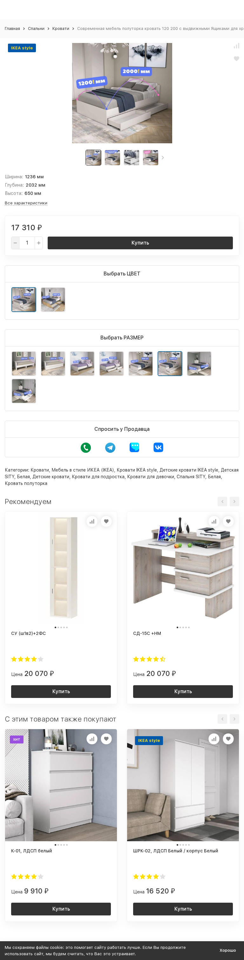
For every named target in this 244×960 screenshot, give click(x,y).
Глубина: (14, 185)
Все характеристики (26, 203)
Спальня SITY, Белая (199, 476)
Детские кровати (50, 476)
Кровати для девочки (150, 476)
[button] (163, 158)
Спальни (36, 28)
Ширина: (14, 176)
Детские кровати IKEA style (188, 470)
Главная (12, 28)
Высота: (14, 193)
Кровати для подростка (98, 476)
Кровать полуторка (26, 483)
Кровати (60, 28)
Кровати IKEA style (137, 470)
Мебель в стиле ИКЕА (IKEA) (82, 470)
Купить (140, 243)
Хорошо (228, 950)
